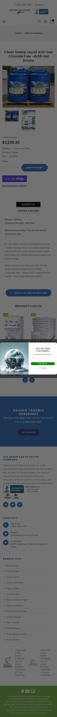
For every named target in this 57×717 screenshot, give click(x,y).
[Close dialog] (55, 344)
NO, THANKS (42, 368)
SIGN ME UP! (42, 363)
